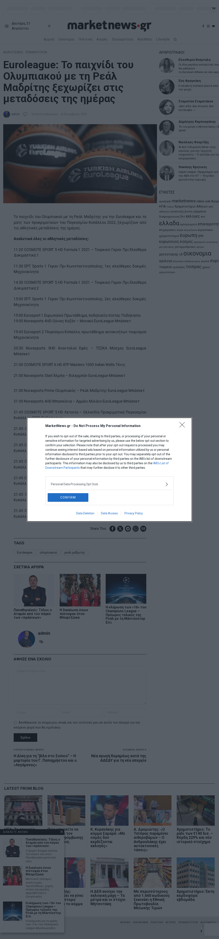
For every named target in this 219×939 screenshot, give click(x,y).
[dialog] (109, 469)
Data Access (109, 513)
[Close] (183, 426)
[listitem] (109, 484)
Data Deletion (85, 513)
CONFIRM (68, 497)
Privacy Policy (133, 513)
